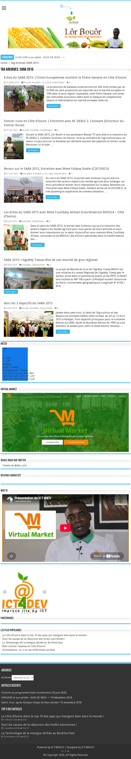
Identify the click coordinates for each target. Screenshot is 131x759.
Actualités (36, 82)
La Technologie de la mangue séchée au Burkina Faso (32, 642)
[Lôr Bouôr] (65, 13)
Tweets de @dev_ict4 (14, 465)
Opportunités (38, 264)
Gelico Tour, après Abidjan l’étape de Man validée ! (30, 702)
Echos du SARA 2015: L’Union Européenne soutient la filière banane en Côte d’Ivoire (65, 77)
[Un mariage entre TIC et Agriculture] (65, 37)
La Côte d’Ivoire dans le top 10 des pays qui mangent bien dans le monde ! (44, 635)
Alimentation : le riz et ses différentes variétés (28, 649)
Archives (6, 677)
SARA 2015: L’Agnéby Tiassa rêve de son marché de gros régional (51, 260)
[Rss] (62, 751)
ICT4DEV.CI (57, 747)
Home (4, 62)
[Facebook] (65, 751)
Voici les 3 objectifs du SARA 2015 (28, 303)
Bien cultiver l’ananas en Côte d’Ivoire (23, 646)
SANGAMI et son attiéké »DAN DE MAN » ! (39, 57)
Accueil (27, 82)
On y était (46, 82)
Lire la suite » (53, 106)
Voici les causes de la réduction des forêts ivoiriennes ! (33, 638)
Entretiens (38, 173)
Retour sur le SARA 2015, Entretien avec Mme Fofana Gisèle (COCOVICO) (56, 169)
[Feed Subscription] (129, 69)
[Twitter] (68, 751)
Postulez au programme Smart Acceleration (26, 692)
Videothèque (58, 82)
